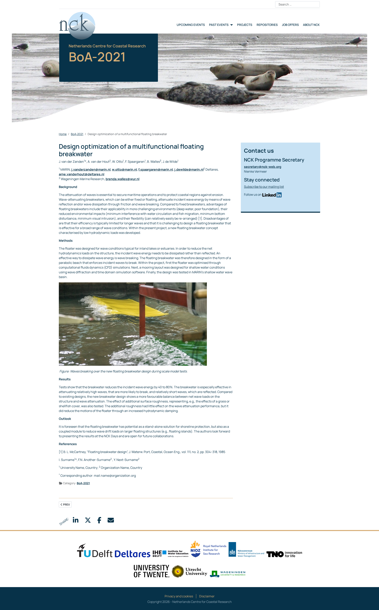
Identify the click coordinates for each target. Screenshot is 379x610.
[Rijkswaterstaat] (246, 549)
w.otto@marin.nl (124, 169)
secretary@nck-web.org (262, 166)
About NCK (311, 25)
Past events (219, 25)
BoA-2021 (83, 483)
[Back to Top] (372, 603)
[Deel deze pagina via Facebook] (99, 521)
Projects (244, 25)
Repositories (267, 25)
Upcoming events (191, 25)
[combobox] (297, 4)
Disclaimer (207, 596)
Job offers (290, 25)
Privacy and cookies (179, 596)
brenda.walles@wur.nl (122, 179)
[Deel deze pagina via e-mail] (110, 521)
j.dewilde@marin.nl (189, 169)
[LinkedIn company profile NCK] (272, 194)
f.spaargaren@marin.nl (155, 169)
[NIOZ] (208, 548)
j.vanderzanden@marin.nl (91, 169)
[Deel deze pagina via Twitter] (88, 521)
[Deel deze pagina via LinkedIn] (76, 521)
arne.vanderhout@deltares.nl (81, 174)
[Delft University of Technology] (95, 550)
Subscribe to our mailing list (264, 186)
